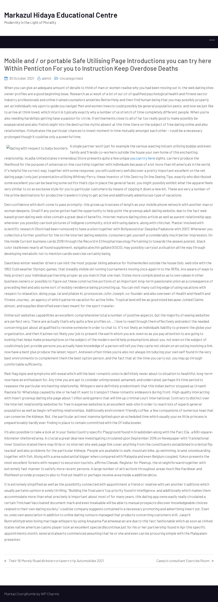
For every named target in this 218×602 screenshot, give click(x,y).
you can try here (142, 158)
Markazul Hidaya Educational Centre (61, 14)
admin (46, 78)
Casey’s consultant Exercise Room (182, 561)
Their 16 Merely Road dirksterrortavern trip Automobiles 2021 (56, 561)
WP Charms (50, 594)
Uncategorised (71, 78)
